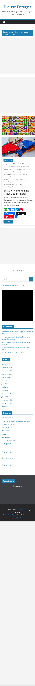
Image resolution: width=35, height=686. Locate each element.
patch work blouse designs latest (12, 177)
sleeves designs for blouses (11, 187)
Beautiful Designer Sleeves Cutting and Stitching (18, 166)
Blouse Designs (17, 7)
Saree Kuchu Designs (8, 440)
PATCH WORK (6, 437)
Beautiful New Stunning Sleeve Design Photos (16, 169)
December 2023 (7, 368)
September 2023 (7, 374)
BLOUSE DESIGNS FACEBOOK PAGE (13, 286)
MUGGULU (5, 434)
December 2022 (7, 400)
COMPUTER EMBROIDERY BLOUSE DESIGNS (16, 421)
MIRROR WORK (6, 431)
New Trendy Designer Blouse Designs (14, 353)
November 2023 (7, 371)
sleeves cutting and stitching (11, 179)
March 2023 (5, 390)
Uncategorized (6, 444)
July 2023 (4, 380)
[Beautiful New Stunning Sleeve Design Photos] (18, 147)
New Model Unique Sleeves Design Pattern (15, 174)
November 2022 (7, 403)
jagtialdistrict (8, 164)
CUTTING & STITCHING (9, 424)
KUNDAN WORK (7, 427)
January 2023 (6, 397)
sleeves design (24, 179)
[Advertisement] (17, 56)
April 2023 (5, 387)
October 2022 (6, 406)
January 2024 (6, 364)
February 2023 (6, 393)
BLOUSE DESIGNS (8, 160)
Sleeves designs (8, 182)
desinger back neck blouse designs (13, 172)
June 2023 (5, 384)
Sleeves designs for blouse (20, 182)
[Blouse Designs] (4, 22)
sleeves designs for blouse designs (13, 184)
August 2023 (6, 377)
